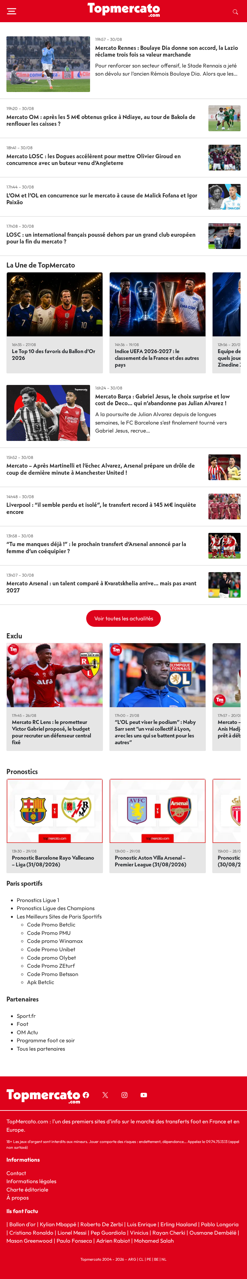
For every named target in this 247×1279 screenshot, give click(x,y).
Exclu (14, 635)
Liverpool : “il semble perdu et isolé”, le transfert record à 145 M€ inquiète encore (101, 508)
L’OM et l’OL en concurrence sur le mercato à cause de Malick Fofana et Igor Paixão (101, 199)
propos (19, 1197)
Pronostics (22, 771)
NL (164, 1259)
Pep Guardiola (108, 1232)
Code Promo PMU (49, 932)
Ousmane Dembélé (212, 1232)
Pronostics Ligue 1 (38, 900)
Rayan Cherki (168, 1232)
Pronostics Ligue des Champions (56, 908)
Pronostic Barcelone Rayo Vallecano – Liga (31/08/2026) (53, 861)
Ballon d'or (22, 1224)
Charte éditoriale (27, 1189)
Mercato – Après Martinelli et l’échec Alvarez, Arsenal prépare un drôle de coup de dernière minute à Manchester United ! (100, 469)
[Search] (235, 11)
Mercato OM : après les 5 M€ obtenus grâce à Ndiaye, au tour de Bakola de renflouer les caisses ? (101, 120)
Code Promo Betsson (52, 974)
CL (141, 1259)
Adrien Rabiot (113, 1240)
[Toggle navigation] (11, 11)
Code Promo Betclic (51, 924)
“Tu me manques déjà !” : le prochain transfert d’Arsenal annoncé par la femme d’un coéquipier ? (96, 547)
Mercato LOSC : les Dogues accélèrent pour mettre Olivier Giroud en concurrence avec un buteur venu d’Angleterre (93, 159)
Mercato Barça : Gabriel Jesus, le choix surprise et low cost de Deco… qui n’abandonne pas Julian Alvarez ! (162, 400)
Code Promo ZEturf (51, 965)
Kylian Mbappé (58, 1224)
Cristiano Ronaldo (31, 1232)
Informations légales (31, 1181)
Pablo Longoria (220, 1224)
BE (156, 1259)
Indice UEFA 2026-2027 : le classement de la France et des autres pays (157, 358)
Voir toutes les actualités (123, 618)
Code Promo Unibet (51, 949)
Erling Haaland (178, 1224)
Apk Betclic (40, 982)
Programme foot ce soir (46, 1040)
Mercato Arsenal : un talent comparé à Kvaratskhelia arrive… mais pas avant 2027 (101, 587)
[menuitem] (235, 11)
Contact (16, 1173)
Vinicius (139, 1232)
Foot (22, 1023)
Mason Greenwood (30, 1240)
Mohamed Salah (154, 1240)
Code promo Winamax (55, 940)
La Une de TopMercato (40, 265)
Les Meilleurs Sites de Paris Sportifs (59, 916)
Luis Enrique (141, 1224)
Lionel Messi (72, 1232)
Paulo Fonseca (74, 1240)
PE (149, 1259)
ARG (132, 1259)
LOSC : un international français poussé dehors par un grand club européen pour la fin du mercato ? (101, 238)
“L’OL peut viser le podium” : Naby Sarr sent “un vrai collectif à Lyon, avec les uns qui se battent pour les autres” (155, 731)
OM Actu (27, 1032)
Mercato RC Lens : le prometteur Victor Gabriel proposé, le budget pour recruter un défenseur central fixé (51, 731)
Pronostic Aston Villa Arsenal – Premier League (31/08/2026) (150, 861)
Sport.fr (26, 1015)
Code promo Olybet (51, 957)
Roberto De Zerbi (101, 1224)
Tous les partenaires (41, 1048)
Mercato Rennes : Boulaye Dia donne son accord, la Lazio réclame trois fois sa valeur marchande (166, 51)
